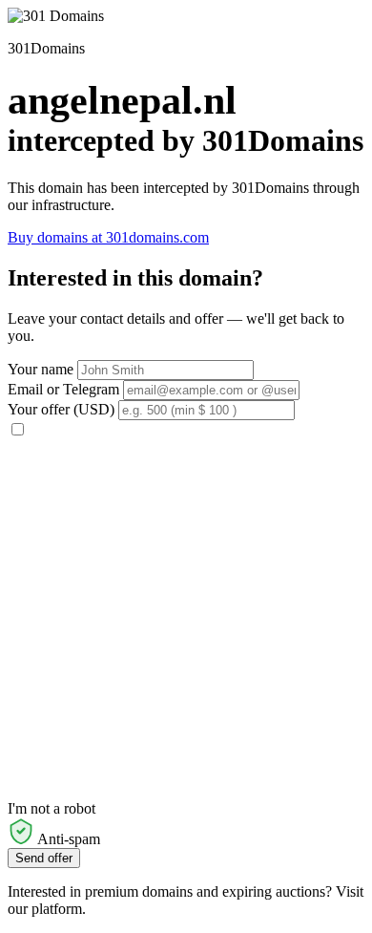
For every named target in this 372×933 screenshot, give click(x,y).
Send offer (43, 858)
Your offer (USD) (61, 409)
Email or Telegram (63, 389)
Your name (40, 369)
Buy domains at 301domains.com (108, 237)
